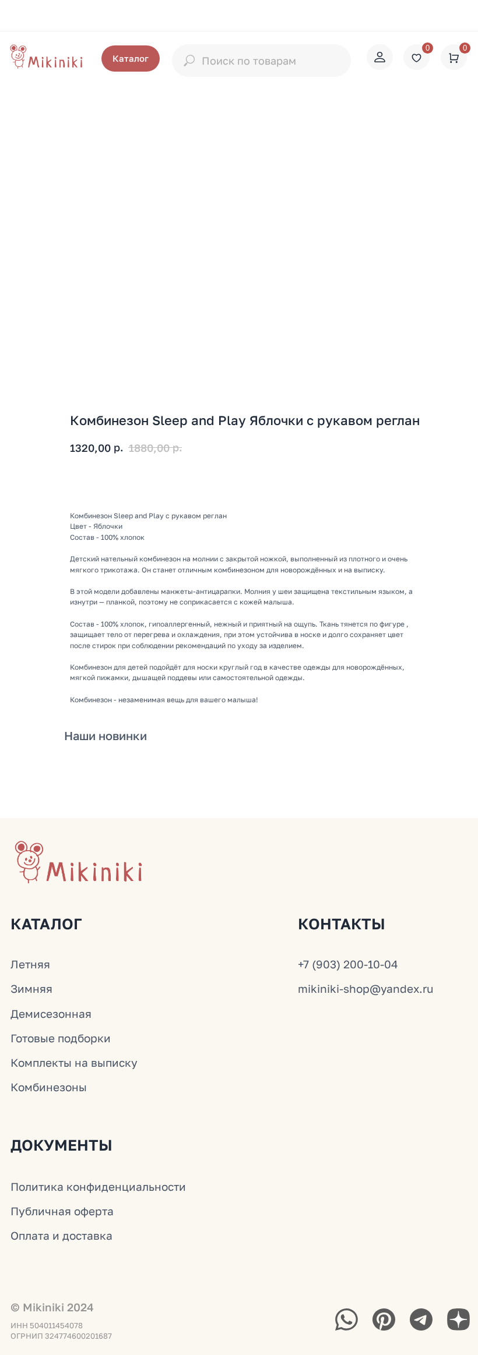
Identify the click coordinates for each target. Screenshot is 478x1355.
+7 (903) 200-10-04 (348, 964)
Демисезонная (51, 1013)
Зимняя (31, 988)
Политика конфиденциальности (98, 1186)
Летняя (30, 964)
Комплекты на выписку (74, 1062)
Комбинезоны (48, 1087)
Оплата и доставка (61, 1235)
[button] (130, 58)
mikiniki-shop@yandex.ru (366, 988)
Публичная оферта (62, 1211)
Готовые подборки (60, 1038)
